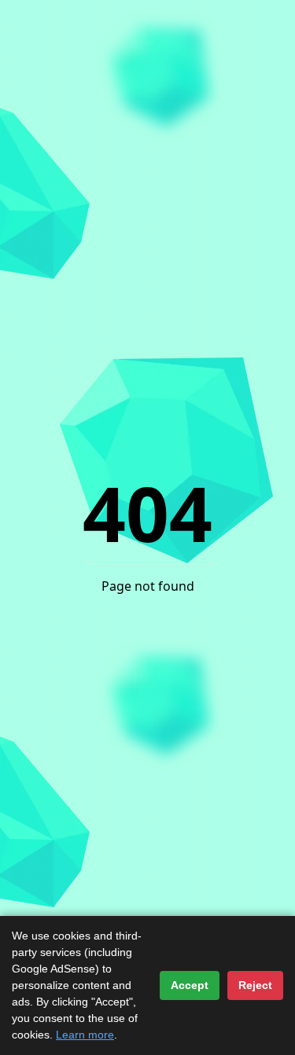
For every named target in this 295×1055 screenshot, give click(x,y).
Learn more (85, 1034)
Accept (189, 985)
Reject (255, 985)
